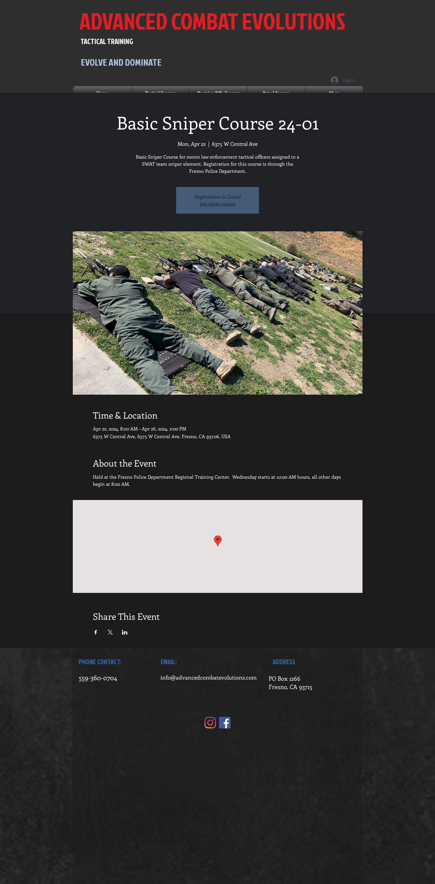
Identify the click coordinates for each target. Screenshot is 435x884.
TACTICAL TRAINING (106, 41)
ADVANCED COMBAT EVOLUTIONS (212, 21)
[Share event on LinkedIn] (125, 632)
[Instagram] (210, 722)
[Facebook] (225, 722)
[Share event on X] (110, 632)
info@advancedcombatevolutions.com (208, 677)
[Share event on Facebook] (96, 632)
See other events (217, 204)
